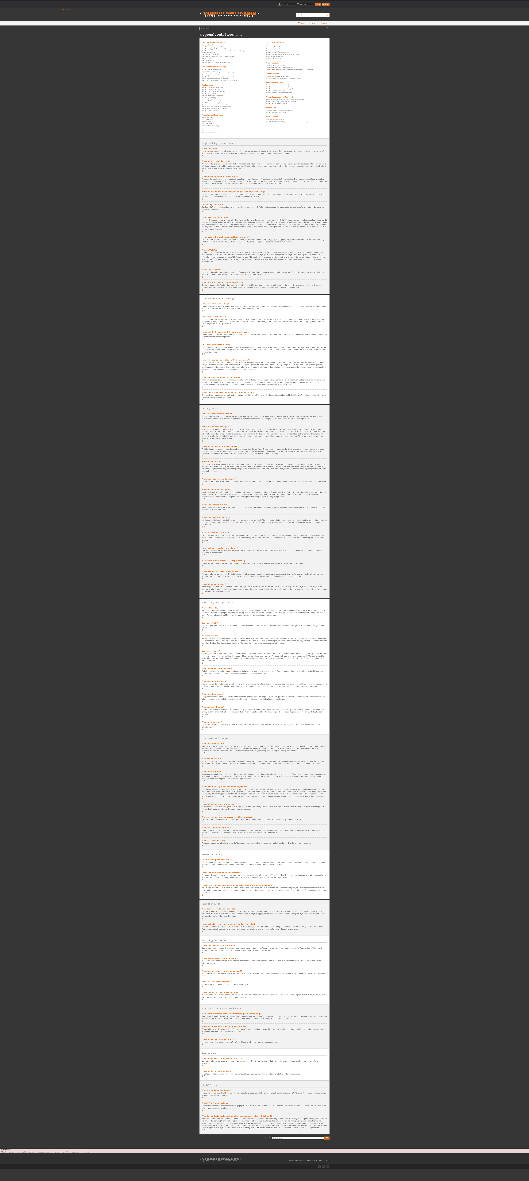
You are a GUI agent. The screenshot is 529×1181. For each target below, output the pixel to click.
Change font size (328, 28)
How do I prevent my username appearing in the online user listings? (223, 51)
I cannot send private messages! (276, 65)
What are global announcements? (212, 125)
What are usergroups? (273, 49)
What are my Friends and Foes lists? (277, 76)
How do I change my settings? (211, 69)
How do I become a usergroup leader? (278, 52)
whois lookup (229, 1121)
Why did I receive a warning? (211, 103)
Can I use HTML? (207, 119)
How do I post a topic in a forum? (212, 87)
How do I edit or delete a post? (211, 89)
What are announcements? (210, 127)
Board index (205, 28)
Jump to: (268, 1138)
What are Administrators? (274, 45)
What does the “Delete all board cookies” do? (216, 62)
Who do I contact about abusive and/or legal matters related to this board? (289, 123)
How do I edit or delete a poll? (211, 97)
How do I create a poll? (209, 93)
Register (325, 5)
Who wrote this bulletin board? (275, 119)
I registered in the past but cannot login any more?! (218, 56)
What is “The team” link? (273, 58)
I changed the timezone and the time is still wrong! (218, 73)
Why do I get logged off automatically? (214, 49)
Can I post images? (208, 123)
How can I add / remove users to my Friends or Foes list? (284, 78)
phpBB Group (263, 1093)
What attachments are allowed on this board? (280, 110)
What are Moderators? (273, 47)
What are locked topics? (209, 131)
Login (325, 23)
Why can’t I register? (208, 60)
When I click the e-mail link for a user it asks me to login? (219, 80)
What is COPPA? (207, 58)
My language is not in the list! (211, 75)
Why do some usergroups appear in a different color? (283, 54)
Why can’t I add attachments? (211, 101)
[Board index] (230, 12)
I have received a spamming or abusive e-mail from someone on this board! (290, 69)
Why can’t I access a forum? (211, 99)
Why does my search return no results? (278, 87)
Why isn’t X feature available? (275, 121)
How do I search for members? (275, 90)
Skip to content (66, 9)
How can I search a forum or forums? (277, 85)
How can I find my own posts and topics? (279, 92)
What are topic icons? (208, 132)
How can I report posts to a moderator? (214, 105)
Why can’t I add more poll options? (213, 95)
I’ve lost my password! (209, 52)
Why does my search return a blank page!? (279, 89)
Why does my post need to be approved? (215, 108)
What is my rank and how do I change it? (215, 78)
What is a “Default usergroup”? (275, 56)
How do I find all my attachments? (276, 112)
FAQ (302, 23)
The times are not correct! (210, 71)
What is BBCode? (207, 117)
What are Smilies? (207, 121)
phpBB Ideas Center (301, 1106)
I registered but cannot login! (211, 54)
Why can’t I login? (207, 45)
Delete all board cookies (295, 1161)
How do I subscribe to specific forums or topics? (281, 101)
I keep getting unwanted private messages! (279, 67)
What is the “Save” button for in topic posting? (216, 106)
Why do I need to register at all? (212, 47)
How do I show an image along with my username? (218, 77)
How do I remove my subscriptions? (277, 103)
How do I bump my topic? (210, 110)
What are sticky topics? (209, 129)
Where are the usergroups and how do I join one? (282, 51)
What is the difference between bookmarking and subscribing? (285, 99)
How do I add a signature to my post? (214, 91)
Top (205, 156)
